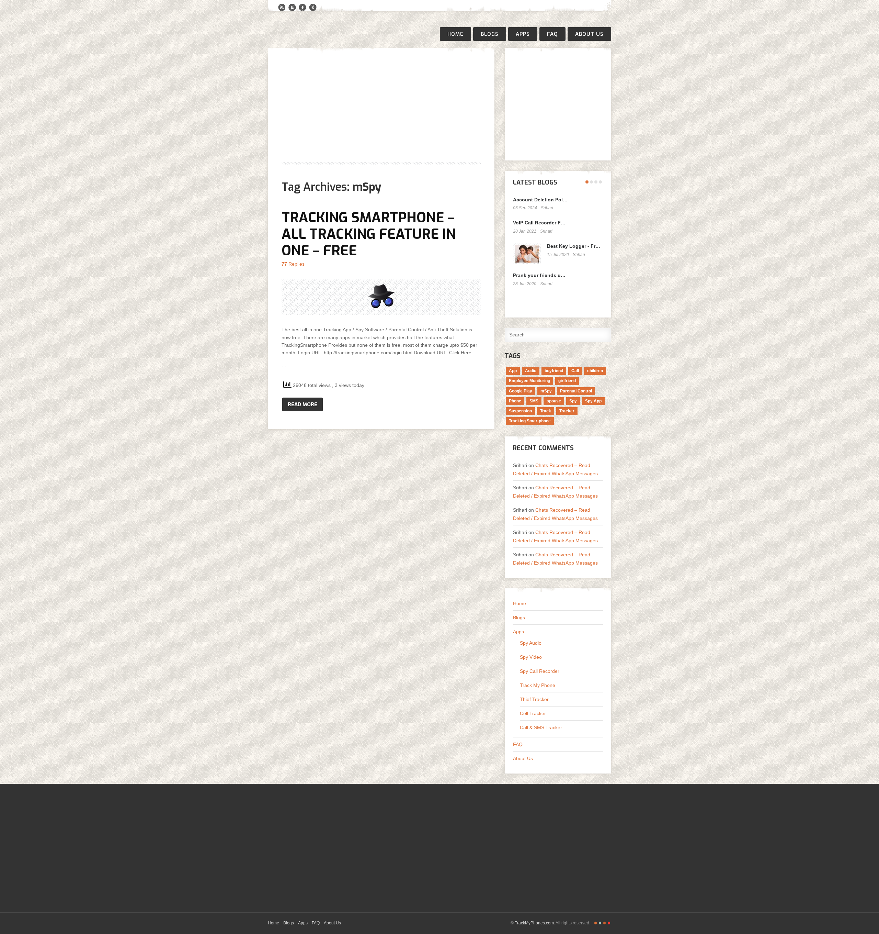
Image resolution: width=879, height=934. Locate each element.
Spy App (593, 401)
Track (545, 411)
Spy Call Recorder (539, 671)
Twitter (292, 7)
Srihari (547, 207)
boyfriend (554, 370)
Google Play (520, 391)
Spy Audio (530, 643)
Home (455, 34)
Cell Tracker (533, 713)
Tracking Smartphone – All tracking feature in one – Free (369, 234)
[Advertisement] (381, 110)
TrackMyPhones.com (534, 923)
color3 (604, 923)
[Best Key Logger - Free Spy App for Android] (527, 253)
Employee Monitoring (529, 380)
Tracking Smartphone (530, 421)
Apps (523, 34)
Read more (302, 404)
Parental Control (576, 391)
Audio (530, 370)
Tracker (566, 411)
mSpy (546, 391)
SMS (533, 401)
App (513, 370)
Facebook (302, 7)
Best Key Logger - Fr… (573, 246)
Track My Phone (537, 685)
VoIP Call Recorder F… (539, 222)
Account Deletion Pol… (540, 199)
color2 (600, 923)
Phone (515, 401)
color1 (595, 923)
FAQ (552, 34)
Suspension (520, 411)
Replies (293, 264)
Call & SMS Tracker (541, 727)
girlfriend (567, 380)
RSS (282, 7)
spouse (554, 401)
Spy (573, 401)
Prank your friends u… (539, 275)
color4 (609, 923)
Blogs (490, 34)
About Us (589, 34)
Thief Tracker (534, 699)
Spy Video (531, 657)
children (595, 370)
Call (575, 370)
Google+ (313, 7)
